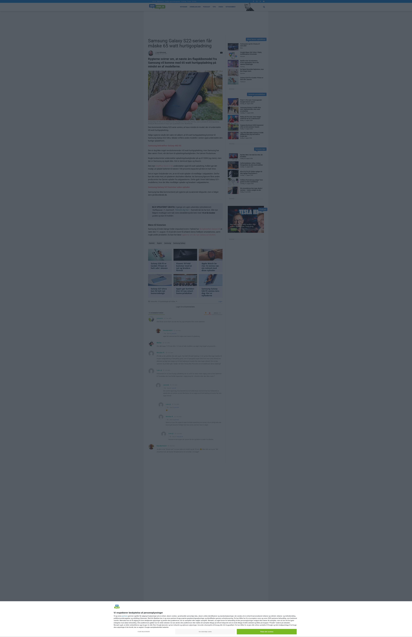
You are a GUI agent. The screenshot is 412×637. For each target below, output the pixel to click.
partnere (125, 616)
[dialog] (206, 619)
